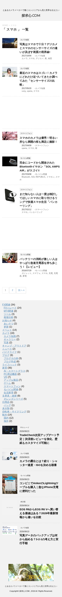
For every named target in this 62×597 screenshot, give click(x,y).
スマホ (32, 58)
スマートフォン (42, 145)
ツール (7, 314)
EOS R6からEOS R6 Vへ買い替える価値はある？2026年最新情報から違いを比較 (39, 513)
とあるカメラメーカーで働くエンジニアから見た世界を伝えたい (31, 586)
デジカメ (40, 58)
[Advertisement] (31, 112)
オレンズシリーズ (13, 399)
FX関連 (6, 304)
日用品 (5, 402)
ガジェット (26, 273)
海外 (6, 421)
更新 (6, 326)
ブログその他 (11, 358)
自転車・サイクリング (14, 411)
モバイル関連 (41, 174)
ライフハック (9, 364)
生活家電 (8, 392)
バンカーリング (35, 212)
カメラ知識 (40, 56)
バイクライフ (9, 352)
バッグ (7, 405)
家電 (25, 276)
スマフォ (36, 273)
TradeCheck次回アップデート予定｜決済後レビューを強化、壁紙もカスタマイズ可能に (39, 439)
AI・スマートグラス (14, 371)
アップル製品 (11, 380)
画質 (50, 58)
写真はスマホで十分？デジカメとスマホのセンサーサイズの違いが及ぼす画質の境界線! (38, 48)
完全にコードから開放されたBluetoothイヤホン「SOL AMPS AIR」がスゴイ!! (40, 166)
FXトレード (10, 308)
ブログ (5, 355)
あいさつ (8, 323)
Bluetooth (26, 177)
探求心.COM (31, 16)
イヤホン (50, 177)
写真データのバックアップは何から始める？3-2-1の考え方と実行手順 (39, 539)
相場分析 (8, 317)
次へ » (21, 290)
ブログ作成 (10, 361)
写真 (6, 342)
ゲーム (7, 383)
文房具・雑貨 (9, 395)
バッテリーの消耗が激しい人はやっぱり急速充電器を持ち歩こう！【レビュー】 (38, 263)
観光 (4, 414)
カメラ (25, 58)
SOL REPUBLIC (38, 177)
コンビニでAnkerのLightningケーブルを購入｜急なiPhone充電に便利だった (39, 487)
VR (5, 377)
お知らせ (7, 320)
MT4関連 (8, 311)
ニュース (7, 349)
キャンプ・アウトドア (14, 345)
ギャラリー (10, 339)
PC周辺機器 (10, 374)
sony (24, 91)
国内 (6, 418)
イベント (7, 330)
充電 (51, 273)
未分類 (5, 408)
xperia (29, 91)
